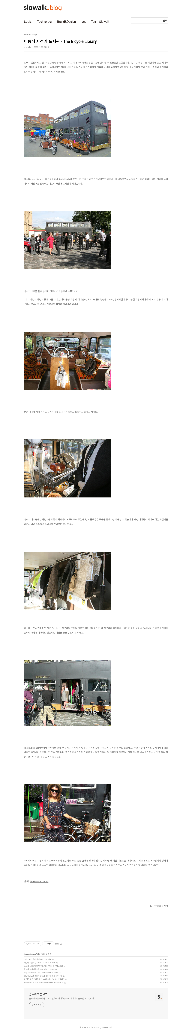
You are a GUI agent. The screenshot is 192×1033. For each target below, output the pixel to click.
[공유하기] (34, 944)
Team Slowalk (100, 21)
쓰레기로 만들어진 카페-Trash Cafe (37, 959)
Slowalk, (90, 1027)
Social (28, 21)
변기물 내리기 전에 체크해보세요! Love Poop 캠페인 (43, 983)
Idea (83, 21)
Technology (44, 21)
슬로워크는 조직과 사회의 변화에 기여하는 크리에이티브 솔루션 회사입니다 (61, 998)
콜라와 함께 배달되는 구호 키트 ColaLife (39, 969)
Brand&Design (66, 21)
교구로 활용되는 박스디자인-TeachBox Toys (41, 973)
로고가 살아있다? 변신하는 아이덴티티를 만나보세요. (43, 966)
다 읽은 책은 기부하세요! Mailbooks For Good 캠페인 (44, 979)
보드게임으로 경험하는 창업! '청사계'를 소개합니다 (43, 976)
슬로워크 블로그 (38, 994)
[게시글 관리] (38, 944)
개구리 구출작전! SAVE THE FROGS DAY (39, 963)
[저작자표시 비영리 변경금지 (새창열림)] (58, 944)
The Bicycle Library (39, 881)
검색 (165, 20)
